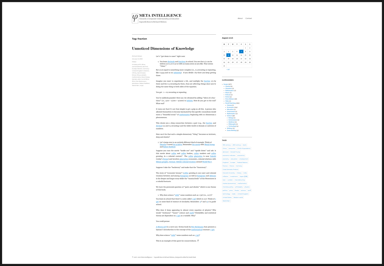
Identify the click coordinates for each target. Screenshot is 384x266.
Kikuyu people (141, 75)
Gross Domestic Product (230, 169)
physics (247, 187)
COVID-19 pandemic (243, 148)
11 (228, 55)
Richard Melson (137, 56)
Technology (232, 126)
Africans (213, 176)
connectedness (137, 66)
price (231, 190)
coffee (173, 153)
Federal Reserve (242, 162)
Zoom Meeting (231, 130)
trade (234, 194)
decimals (171, 62)
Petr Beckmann (197, 227)
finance (225, 166)
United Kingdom (243, 194)
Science (229, 116)
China (225, 148)
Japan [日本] (244, 176)
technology (226, 194)
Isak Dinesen (141, 73)
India (245, 173)
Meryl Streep (209, 144)
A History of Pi (161, 227)
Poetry (227, 97)
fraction (207, 81)
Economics (230, 107)
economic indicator (229, 155)
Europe (134, 68)
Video (227, 101)
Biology (230, 118)
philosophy (239, 187)
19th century (227, 145)
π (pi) (141, 85)
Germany (239, 166)
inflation (225, 176)
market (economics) (229, 183)
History (239, 173)
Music (227, 93)
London (230, 180)
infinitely (177, 73)
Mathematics (229, 90)
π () (194, 199)
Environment (232, 120)
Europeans (184, 176)
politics (225, 190)
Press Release (229, 99)
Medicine (231, 122)
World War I (207, 162)
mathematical (196, 230)
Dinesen (163, 144)
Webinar (229, 128)
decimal (159, 126)
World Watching (230, 103)
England (225, 162)
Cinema (227, 86)
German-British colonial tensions (182, 162)
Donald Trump (235, 152)
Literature (228, 88)
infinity (190, 101)
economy (226, 159)
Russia (237, 190)
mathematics (184, 115)
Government (231, 111)
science (243, 190)
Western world (238, 197)
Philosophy (232, 124)
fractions (182, 62)
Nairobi (213, 156)
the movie (196, 144)
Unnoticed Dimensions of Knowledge (163, 48)
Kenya (165, 159)
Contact (249, 18)
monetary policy (228, 187)
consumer (232, 148)
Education (230, 109)
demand (225, 152)
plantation (198, 156)
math (192, 213)
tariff (249, 190)
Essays (134, 61)
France (232, 166)
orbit (177, 195)
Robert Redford (169, 147)
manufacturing (240, 180)
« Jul (228, 69)
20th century (237, 145)
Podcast (227, 95)
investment (234, 176)
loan (224, 180)
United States (227, 197)
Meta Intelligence (160, 15)
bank (244, 145)
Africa (143, 64)
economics (240, 155)
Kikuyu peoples (162, 162)
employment (244, 159)
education (234, 159)
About (240, 18)
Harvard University (229, 173)
